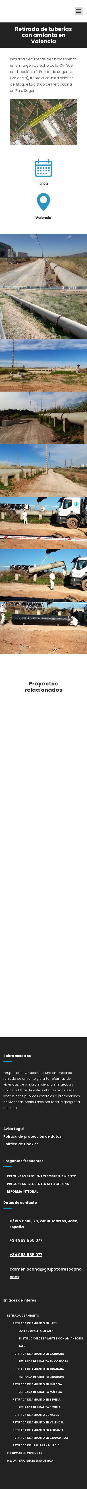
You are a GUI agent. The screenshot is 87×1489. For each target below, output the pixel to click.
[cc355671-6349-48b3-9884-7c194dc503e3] (43, 418)
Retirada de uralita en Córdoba (43, 1361)
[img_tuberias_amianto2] (43, 260)
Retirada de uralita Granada (41, 1377)
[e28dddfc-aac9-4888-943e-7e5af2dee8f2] (43, 365)
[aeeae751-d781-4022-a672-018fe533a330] (43, 470)
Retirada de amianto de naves (36, 1415)
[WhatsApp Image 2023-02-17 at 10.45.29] (43, 523)
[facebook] (8, 1118)
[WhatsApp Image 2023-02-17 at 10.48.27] (43, 628)
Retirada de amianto (23, 1315)
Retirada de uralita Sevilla (40, 1407)
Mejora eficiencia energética (30, 1461)
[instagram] (20, 1118)
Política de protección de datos (32, 1136)
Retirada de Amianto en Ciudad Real (40, 1438)
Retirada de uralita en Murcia (36, 1445)
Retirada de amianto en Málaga (37, 1384)
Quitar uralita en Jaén (36, 1331)
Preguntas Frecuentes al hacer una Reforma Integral (38, 1188)
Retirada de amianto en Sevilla (37, 1399)
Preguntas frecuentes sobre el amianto (42, 1176)
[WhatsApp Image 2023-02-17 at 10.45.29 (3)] (43, 575)
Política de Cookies (21, 1144)
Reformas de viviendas (24, 1453)
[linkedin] (31, 1118)
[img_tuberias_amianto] (43, 312)
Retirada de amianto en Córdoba (38, 1354)
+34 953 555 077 (26, 1240)
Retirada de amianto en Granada (38, 1369)
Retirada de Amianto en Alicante (38, 1430)
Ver (43, 731)
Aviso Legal (13, 1128)
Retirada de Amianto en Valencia (38, 1422)
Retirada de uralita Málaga (40, 1392)
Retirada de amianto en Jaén (35, 1323)
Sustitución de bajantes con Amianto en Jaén (51, 1342)
